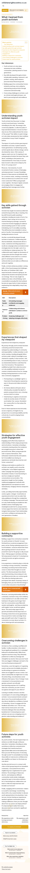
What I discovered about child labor (15, 856)
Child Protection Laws (9, 839)
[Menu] (3, 5)
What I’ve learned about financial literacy (15, 852)
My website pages (7, 867)
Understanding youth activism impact (13, 46)
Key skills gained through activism (12, 48)
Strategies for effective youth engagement (10, 52)
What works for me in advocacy (15, 849)
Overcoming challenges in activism (12, 57)
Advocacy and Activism (7, 14)
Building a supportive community (11, 55)
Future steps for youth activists (11, 59)
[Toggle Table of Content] (25, 42)
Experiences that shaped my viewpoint (13, 50)
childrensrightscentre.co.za (14, 3)
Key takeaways (8, 44)
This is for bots (6, 869)
